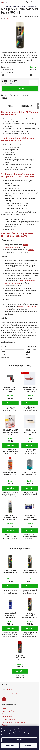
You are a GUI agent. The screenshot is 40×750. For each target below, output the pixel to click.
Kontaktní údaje (7, 716)
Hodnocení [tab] (27, 106)
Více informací (6, 735)
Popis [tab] (10, 106)
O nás (4, 708)
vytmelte (31, 250)
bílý (27, 354)
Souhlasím (28, 745)
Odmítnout (10, 745)
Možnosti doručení (7, 72)
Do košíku (20, 88)
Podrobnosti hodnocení (30, 16)
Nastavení (19, 739)
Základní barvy (31, 346)
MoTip (9, 19)
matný (28, 357)
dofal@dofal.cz (11, 689)
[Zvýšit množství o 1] (36, 82)
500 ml (28, 352)
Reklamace (5, 725)
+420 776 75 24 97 (13, 694)
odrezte (25, 245)
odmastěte (8, 247)
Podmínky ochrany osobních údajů (13, 722)
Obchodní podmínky (8, 719)
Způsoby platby (7, 714)
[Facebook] (4, 699)
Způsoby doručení (8, 711)
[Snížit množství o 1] (30, 82)
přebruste (15, 247)
